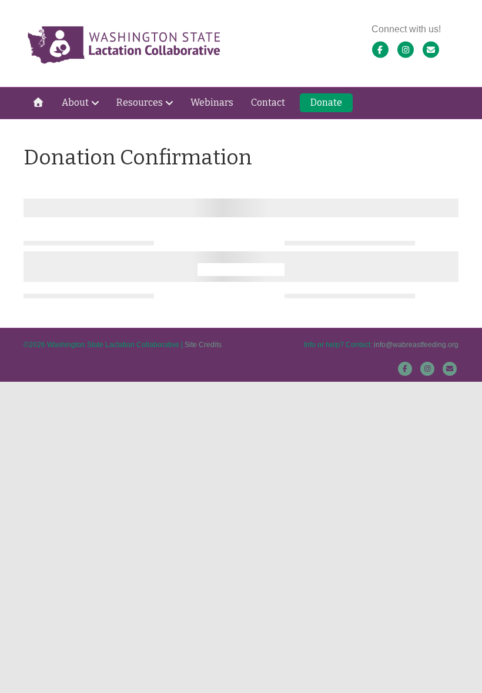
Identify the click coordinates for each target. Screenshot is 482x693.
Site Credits (203, 345)
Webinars (211, 102)
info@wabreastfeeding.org (416, 345)
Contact (268, 102)
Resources (139, 102)
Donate (326, 102)
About (75, 102)
